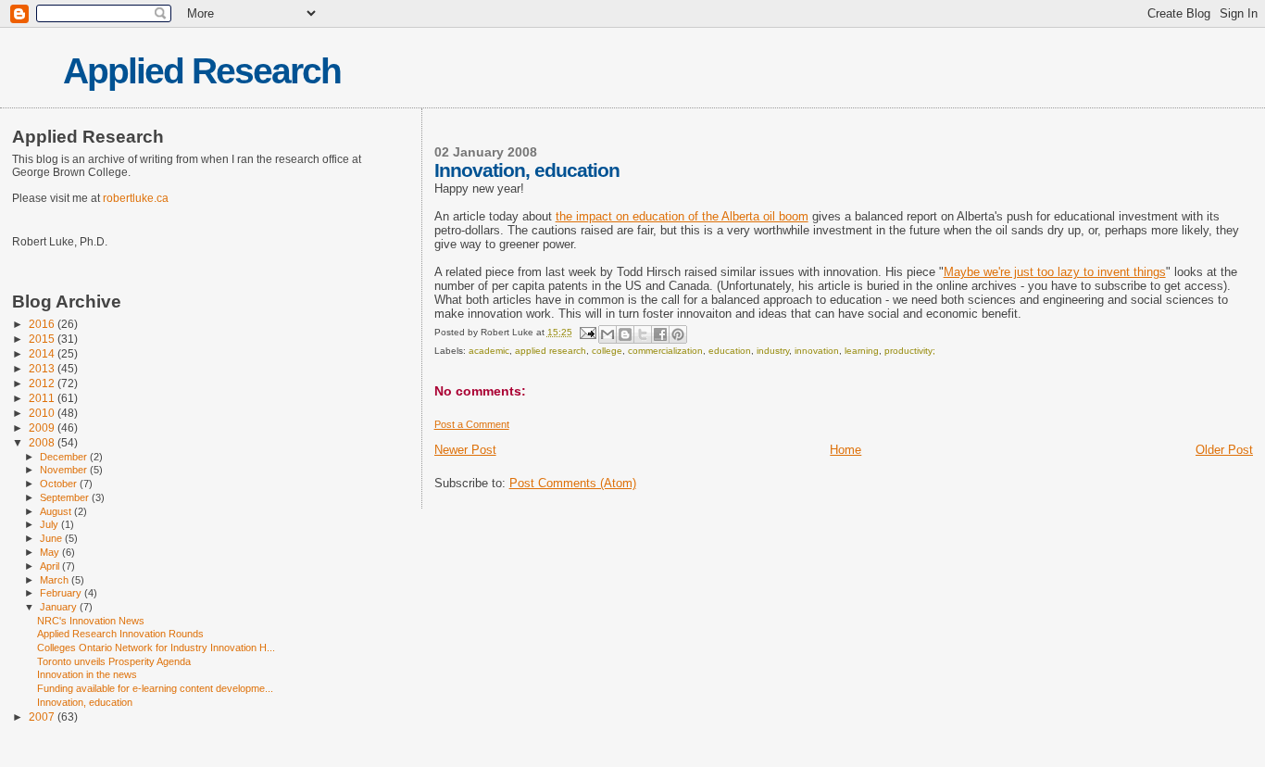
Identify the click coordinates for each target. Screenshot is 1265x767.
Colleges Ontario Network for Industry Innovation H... (156, 647)
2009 (43, 427)
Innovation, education (84, 702)
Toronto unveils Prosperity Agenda (114, 661)
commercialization (665, 351)
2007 (43, 716)
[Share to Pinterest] (678, 334)
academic (489, 351)
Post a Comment (471, 424)
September (66, 497)
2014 (43, 353)
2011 (43, 398)
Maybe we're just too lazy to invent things (1055, 272)
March (55, 579)
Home (845, 450)
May (51, 552)
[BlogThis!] (625, 334)
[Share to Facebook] (660, 334)
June (52, 538)
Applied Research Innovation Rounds (120, 633)
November (65, 469)
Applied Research (202, 71)
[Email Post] (587, 332)
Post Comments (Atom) (572, 483)
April (51, 566)
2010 (43, 413)
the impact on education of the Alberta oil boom (682, 216)
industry (773, 351)
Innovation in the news (87, 674)
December (65, 456)
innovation (817, 351)
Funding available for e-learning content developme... (155, 688)
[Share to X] (642, 334)
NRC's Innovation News (90, 620)
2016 (43, 324)
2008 (43, 442)
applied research (550, 351)
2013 (43, 368)
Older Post (1224, 450)
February (62, 592)
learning (862, 351)
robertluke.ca (136, 198)
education (729, 351)
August (57, 511)
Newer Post (465, 450)
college (607, 351)
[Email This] (607, 334)
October (60, 483)
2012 (43, 383)
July (50, 524)
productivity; (909, 351)
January (60, 606)
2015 (43, 339)
